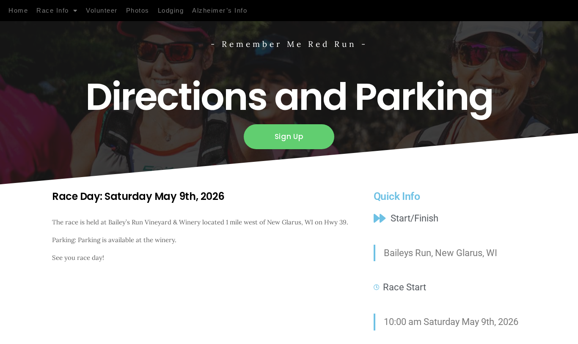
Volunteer (102, 10)
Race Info (52, 10)
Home (18, 10)
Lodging (171, 10)
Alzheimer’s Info (219, 10)
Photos (137, 10)
